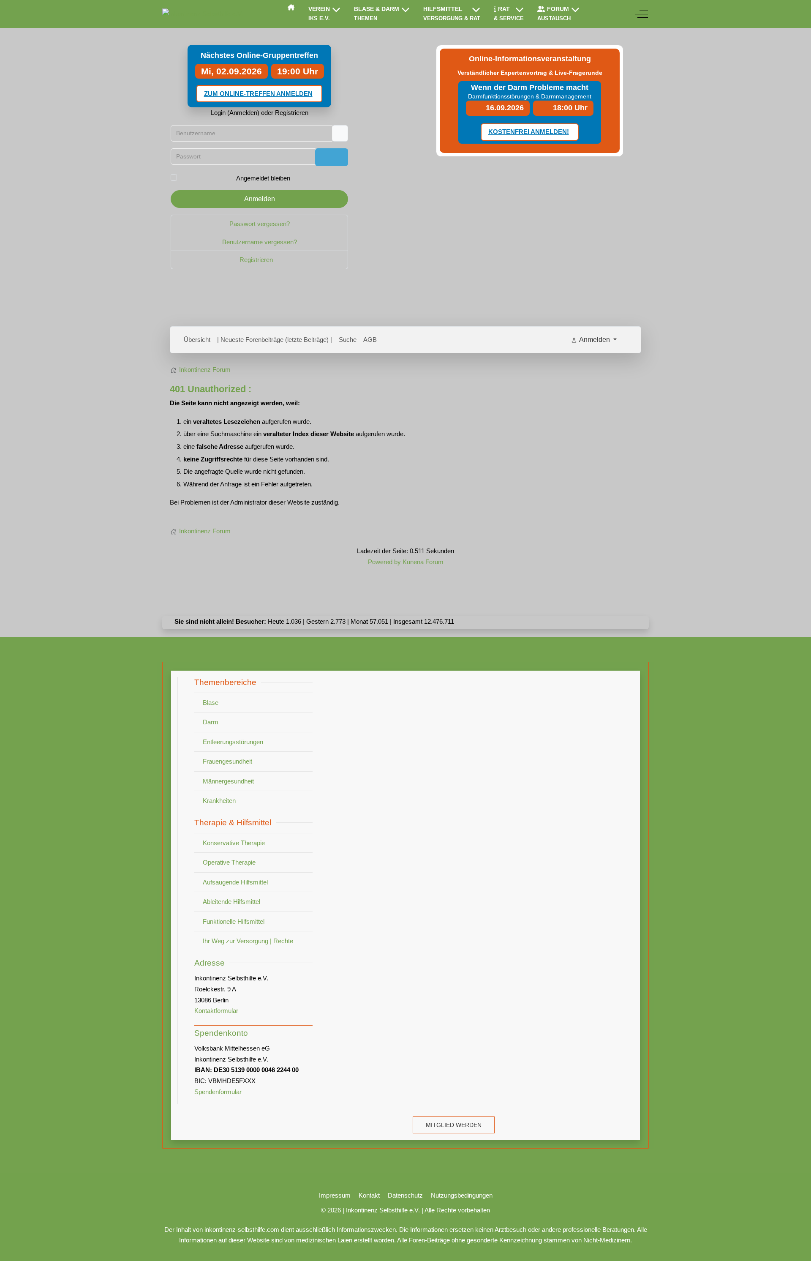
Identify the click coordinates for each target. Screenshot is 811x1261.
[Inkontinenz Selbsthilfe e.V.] (202, 13)
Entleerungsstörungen (233, 741)
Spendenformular (218, 1091)
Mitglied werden (454, 1125)
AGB (370, 339)
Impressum (335, 1195)
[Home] (291, 7)
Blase (210, 702)
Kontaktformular (216, 1010)
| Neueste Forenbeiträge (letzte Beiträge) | (274, 339)
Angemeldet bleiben (263, 178)
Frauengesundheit (227, 761)
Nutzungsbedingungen (462, 1195)
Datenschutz (405, 1195)
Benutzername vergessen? (259, 242)
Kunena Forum (423, 561)
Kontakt (369, 1195)
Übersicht (197, 339)
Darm (210, 722)
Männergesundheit (228, 781)
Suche (348, 339)
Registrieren (257, 259)
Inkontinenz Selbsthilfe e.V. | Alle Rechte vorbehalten (418, 1210)
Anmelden (259, 198)
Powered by (384, 561)
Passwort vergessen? (259, 223)
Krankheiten (219, 800)
